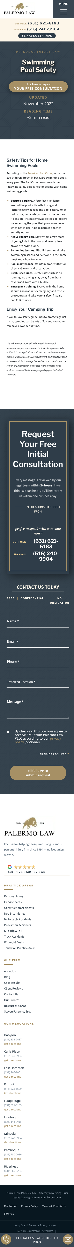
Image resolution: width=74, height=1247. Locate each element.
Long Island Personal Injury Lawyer (35, 1225)
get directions (12, 1044)
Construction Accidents (19, 908)
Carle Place (12, 1051)
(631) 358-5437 (13, 1039)
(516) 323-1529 (13, 1089)
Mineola (10, 1133)
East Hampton (14, 1068)
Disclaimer (10, 1206)
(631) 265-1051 (13, 1072)
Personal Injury (13, 896)
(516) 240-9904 (37, 29)
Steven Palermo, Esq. (17, 1011)
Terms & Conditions (54, 1206)
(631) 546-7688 (13, 1121)
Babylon (10, 1035)
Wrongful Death (14, 942)
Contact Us (11, 994)
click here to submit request (37, 773)
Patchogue (11, 1150)
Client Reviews (13, 988)
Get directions (12, 1093)
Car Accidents (13, 902)
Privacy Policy (29, 1206)
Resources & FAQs (15, 1006)
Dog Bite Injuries (14, 913)
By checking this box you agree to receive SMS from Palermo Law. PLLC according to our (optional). (41, 737)
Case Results (12, 983)
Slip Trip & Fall (13, 931)
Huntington (12, 1117)
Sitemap (9, 1213)
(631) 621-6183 (37, 23)
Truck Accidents (14, 936)
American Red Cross (40, 173)
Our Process (11, 1000)
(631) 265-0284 (13, 1171)
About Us (10, 971)
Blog (7, 977)
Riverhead (11, 1166)
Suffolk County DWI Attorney (35, 1231)
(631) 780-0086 (13, 1154)
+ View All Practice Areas (19, 948)
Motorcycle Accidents (17, 919)
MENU (63, 4)
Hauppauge (12, 1101)
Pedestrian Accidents (17, 925)
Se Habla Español (37, 35)
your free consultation (38, 87)
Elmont (9, 1084)
